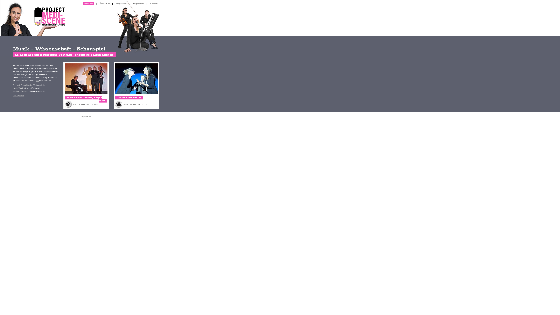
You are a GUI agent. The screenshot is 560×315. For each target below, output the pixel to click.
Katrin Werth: (18, 88)
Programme (138, 3)
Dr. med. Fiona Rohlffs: (23, 85)
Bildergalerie (18, 96)
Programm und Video (86, 105)
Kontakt (154, 3)
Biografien (121, 3)
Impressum (86, 117)
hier (37, 80)
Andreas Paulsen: (20, 91)
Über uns (105, 3)
